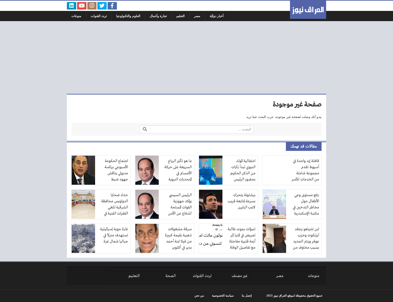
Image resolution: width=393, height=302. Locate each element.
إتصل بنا (247, 295)
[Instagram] (92, 6)
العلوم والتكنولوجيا (128, 16)
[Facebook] (112, 6)
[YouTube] (81, 6)
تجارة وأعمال (158, 16)
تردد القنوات (99, 16)
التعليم (180, 16)
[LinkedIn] (71, 6)
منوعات (76, 16)
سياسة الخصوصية (223, 295)
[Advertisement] (196, 57)
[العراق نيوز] (308, 10)
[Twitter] (102, 6)
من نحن (199, 295)
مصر (197, 16)
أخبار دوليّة (217, 16)
